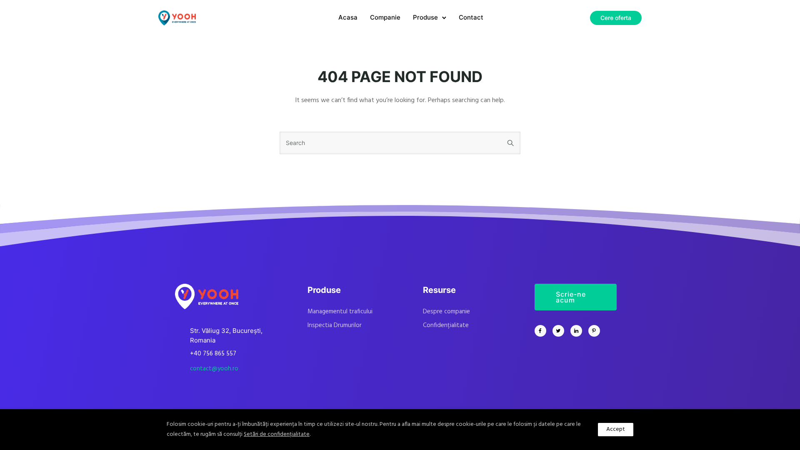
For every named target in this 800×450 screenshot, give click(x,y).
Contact (471, 17)
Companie (385, 17)
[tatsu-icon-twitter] (560, 331)
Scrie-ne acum (571, 297)
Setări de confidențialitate (277, 434)
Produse (425, 17)
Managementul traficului (340, 312)
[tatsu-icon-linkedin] (578, 331)
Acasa (348, 17)
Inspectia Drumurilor (335, 325)
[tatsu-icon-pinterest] (594, 331)
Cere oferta (615, 17)
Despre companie (446, 312)
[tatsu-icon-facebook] (542, 331)
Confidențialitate (446, 325)
